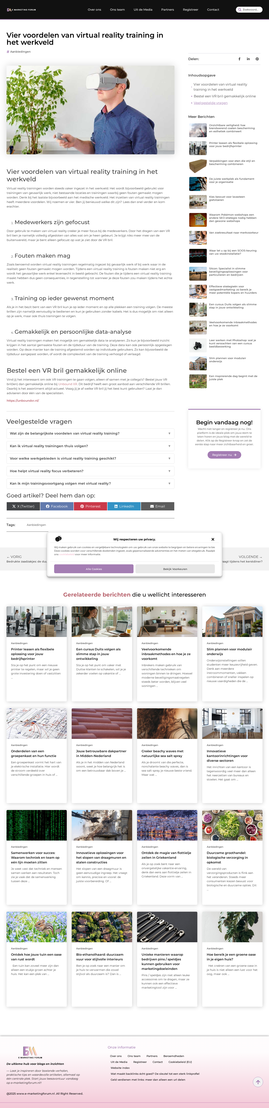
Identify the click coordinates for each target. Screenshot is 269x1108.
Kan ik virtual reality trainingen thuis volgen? (90, 446)
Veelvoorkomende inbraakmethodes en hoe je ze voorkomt (233, 324)
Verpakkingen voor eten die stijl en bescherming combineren (232, 162)
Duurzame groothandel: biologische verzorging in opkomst (227, 857)
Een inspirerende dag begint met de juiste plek (233, 377)
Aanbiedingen (20, 51)
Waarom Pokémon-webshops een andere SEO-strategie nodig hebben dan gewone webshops (233, 217)
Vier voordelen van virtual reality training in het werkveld (220, 86)
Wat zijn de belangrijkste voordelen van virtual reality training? (90, 433)
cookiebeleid (66, 554)
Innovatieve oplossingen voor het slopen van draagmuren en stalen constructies (101, 857)
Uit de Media (143, 9)
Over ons (94, 9)
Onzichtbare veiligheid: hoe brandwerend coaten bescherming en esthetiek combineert (232, 128)
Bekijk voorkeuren (175, 568)
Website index (120, 1067)
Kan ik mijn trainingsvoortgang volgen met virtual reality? (90, 483)
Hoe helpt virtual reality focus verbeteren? (90, 471)
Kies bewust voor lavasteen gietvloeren (227, 198)
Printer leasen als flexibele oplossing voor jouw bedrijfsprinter (233, 144)
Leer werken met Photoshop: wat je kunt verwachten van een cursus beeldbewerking (232, 343)
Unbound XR (67, 384)
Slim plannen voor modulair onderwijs (227, 360)
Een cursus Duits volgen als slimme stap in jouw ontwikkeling (233, 306)
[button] (213, 539)
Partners (167, 9)
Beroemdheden (173, 1056)
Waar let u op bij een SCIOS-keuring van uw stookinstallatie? (233, 252)
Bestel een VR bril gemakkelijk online (225, 96)
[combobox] (249, 10)
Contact (213, 9)
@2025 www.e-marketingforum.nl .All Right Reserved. (44, 1093)
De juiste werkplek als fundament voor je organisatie (231, 180)
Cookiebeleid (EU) (180, 1061)
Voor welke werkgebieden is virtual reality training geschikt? (90, 458)
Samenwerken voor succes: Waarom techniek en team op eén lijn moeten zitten (35, 857)
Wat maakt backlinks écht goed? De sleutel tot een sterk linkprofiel (155, 1073)
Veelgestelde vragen (211, 103)
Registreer (190, 9)
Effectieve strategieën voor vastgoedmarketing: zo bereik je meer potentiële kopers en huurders (233, 289)
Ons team (117, 9)
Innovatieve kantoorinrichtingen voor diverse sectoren (227, 756)
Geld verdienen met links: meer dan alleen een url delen (148, 1079)
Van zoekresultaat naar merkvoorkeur (233, 232)
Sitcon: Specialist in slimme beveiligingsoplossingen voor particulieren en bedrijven (228, 271)
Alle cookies (94, 568)
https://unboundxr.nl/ (23, 400)
